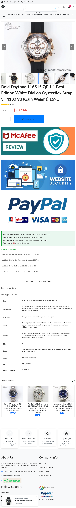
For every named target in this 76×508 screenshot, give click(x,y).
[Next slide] (74, 380)
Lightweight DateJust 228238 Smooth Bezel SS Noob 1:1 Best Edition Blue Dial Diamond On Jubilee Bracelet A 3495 (63, 407)
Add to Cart (30, 119)
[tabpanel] (12, 401)
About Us (42, 463)
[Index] (64, 6)
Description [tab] (29, 281)
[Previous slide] (72, 380)
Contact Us (5, 492)
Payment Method (45, 475)
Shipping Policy (6, 496)
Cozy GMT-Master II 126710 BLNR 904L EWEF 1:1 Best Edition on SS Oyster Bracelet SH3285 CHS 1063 (13, 407)
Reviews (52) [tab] (44, 281)
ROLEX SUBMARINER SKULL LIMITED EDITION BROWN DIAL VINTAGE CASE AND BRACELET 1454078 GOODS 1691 (38, 15)
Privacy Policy (44, 471)
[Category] (74, 6)
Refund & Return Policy (9, 500)
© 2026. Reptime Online (46, 499)
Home (39, 12)
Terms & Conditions (46, 467)
